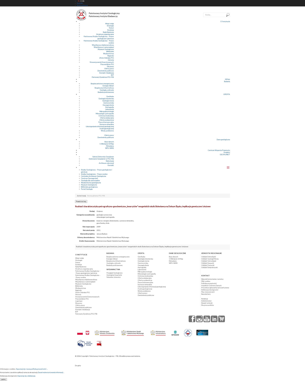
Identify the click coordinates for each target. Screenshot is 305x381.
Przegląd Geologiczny (114, 273)
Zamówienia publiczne (105, 71)
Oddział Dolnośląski (208, 257)
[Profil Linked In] (214, 319)
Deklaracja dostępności (209, 290)
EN (83, 1)
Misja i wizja (109, 24)
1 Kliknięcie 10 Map (107, 144)
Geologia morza (108, 101)
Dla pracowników (207, 305)
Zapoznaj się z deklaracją (26, 376)
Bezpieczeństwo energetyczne (102, 84)
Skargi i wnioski (206, 303)
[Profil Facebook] (192, 319)
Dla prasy (110, 66)
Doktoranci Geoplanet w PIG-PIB (101, 159)
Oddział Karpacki (207, 263)
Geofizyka (110, 96)
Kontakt (111, 165)
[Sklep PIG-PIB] (221, 319)
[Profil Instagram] (199, 319)
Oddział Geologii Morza (210, 259)
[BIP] (99, 342)
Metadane (110, 146)
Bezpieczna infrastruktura (104, 88)
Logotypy (78, 301)
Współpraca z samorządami (104, 47)
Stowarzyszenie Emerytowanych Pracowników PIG (102, 63)
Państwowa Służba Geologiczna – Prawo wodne (87, 276)
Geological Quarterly (114, 275)
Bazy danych (109, 142)
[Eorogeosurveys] (202, 332)
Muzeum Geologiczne (106, 49)
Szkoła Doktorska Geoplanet (103, 157)
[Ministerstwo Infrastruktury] (158, 332)
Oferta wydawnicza (106, 120)
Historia (111, 60)
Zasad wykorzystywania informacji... (51, 372)
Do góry (78, 365)
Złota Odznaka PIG (106, 58)
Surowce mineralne (107, 124)
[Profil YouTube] (206, 319)
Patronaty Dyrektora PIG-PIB (103, 77)
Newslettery (206, 294)
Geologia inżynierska (106, 99)
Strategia (110, 26)
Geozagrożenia (108, 105)
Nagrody (110, 56)
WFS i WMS (109, 148)
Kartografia (109, 107)
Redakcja (204, 299)
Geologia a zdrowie (107, 90)
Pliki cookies (205, 281)
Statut (111, 28)
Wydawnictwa (108, 54)
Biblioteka (110, 51)
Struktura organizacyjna (105, 34)
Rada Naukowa (108, 32)
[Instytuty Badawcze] (188, 333)
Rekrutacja (110, 161)
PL (79, 1)
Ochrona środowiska (106, 116)
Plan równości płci (208, 292)
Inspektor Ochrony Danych (211, 285)
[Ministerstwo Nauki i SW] (132, 332)
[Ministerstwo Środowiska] (104, 332)
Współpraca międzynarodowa (103, 45)
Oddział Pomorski (207, 265)
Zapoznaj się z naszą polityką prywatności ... (32, 369)
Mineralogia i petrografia (105, 114)
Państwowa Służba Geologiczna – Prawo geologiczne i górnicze (99, 37)
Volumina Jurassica (113, 277)
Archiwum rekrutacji (106, 163)
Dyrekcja (110, 30)
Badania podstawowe (106, 92)
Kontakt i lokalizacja (106, 73)
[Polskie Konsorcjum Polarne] (85, 343)
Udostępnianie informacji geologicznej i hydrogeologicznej (100, 127)
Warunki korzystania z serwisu (212, 279)
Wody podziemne (107, 131)
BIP (112, 75)
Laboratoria (109, 109)
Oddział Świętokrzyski (209, 267)
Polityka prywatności (209, 283)
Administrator (206, 301)
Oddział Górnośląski (208, 261)
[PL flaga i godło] (83, 330)
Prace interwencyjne (106, 122)
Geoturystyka (108, 103)
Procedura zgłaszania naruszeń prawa (215, 288)
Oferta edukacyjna (107, 118)
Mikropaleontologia (106, 111)
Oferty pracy (109, 69)
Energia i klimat (108, 86)
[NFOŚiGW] (175, 332)
